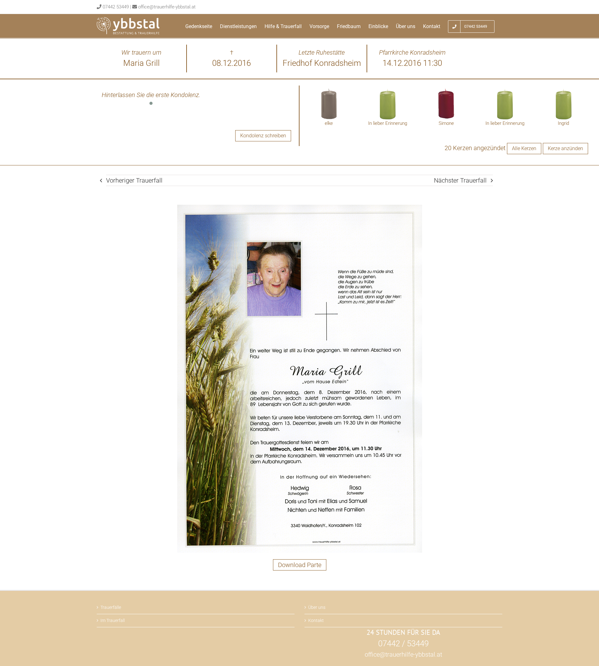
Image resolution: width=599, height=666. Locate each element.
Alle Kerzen (524, 148)
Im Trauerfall (112, 620)
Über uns (316, 607)
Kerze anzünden (565, 148)
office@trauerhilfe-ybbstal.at (167, 7)
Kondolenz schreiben (263, 136)
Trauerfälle (110, 607)
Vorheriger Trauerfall (134, 180)
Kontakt (316, 620)
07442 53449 (116, 7)
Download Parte (299, 565)
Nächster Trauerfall (460, 180)
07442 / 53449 (403, 643)
